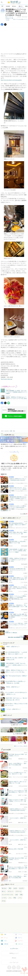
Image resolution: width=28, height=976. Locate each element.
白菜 (16, 894)
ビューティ (20, 940)
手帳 (15, 897)
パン (10, 897)
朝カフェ (20, 937)
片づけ (3, 901)
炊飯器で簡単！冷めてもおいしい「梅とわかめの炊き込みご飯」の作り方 (14, 699)
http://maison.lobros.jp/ (6, 379)
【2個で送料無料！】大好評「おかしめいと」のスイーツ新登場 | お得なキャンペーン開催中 (16, 665)
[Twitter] (5, 25)
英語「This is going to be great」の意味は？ (16, 675)
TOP (5, 934)
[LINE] (8, 403)
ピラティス (18, 891)
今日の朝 (20, 934)
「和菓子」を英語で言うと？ (12, 646)
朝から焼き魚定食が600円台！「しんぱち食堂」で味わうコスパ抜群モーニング (16, 653)
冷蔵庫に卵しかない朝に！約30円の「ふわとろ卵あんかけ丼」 (15, 658)
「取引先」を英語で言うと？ (12, 687)
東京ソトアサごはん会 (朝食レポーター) (20, 19)
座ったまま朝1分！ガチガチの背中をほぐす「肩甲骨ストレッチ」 (16, 693)
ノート (19, 897)
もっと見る (23, 513)
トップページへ (14, 948)
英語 (10, 888)
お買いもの (20, 944)
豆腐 (21, 894)
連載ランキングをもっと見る (20, 746)
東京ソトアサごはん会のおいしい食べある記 (9, 18)
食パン (3, 891)
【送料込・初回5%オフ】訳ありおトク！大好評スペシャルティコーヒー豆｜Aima (16, 671)
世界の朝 (6, 944)
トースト (4, 897)
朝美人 (5, 940)
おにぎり (21, 888)
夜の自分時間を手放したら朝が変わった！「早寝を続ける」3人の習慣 (15, 682)
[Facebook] (2, 25)
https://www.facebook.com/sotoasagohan (11, 80)
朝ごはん (4, 888)
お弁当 (15, 888)
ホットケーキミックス (7, 894)
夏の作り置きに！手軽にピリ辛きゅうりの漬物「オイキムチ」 (16, 704)
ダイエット (10, 891)
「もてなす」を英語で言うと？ (13, 709)
